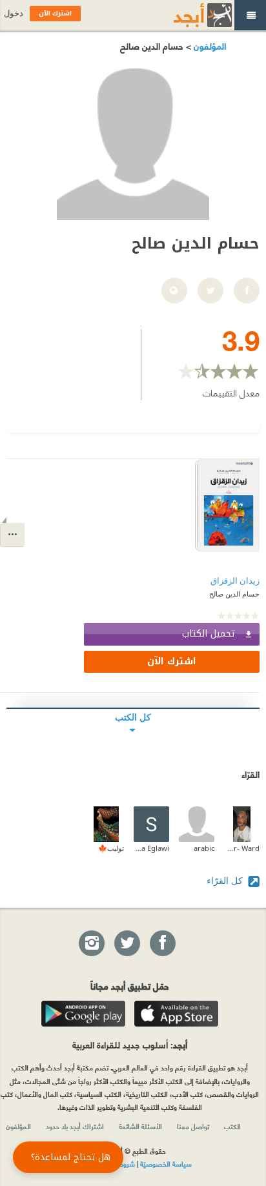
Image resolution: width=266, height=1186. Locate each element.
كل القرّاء (226, 880)
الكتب (232, 1126)
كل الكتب (133, 717)
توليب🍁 (111, 848)
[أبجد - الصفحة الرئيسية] (186, 15)
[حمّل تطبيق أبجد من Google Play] (83, 1013)
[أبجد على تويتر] (126, 943)
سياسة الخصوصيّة (166, 1163)
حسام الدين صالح (234, 593)
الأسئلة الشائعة (140, 1126)
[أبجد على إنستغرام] (91, 943)
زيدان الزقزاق (235, 580)
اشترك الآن (171, 661)
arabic (204, 848)
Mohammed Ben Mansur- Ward (242, 848)
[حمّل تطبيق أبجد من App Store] (176, 1013)
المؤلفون (208, 45)
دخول (13, 13)
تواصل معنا (193, 1126)
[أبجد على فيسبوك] (162, 943)
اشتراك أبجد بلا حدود (75, 1126)
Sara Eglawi (151, 848)
